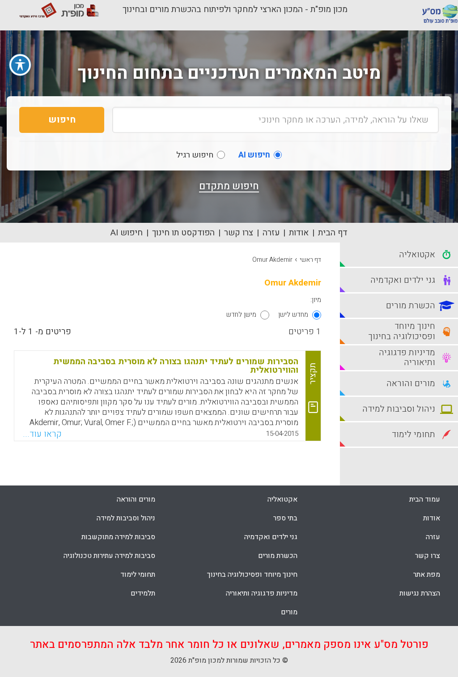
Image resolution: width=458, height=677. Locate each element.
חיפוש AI (126, 232)
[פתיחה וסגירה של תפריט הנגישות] (20, 65)
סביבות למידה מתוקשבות (118, 537)
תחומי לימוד (137, 574)
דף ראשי (310, 259)
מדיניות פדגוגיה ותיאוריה (261, 593)
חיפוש (62, 120)
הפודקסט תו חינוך (183, 232)
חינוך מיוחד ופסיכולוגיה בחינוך (252, 574)
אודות (299, 232)
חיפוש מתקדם (229, 186)
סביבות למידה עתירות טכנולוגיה (109, 555)
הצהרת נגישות (419, 593)
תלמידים (143, 593)
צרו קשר (238, 232)
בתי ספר (285, 518)
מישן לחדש (241, 314)
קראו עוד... (42, 434)
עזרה (271, 232)
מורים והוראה (136, 499)
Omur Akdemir (272, 259)
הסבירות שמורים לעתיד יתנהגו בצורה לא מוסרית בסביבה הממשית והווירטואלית (175, 365)
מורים (289, 612)
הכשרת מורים (277, 555)
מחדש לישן (293, 314)
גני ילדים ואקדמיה (270, 537)
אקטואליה (282, 499)
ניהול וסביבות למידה (126, 518)
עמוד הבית (424, 499)
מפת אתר (426, 574)
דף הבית (333, 232)
